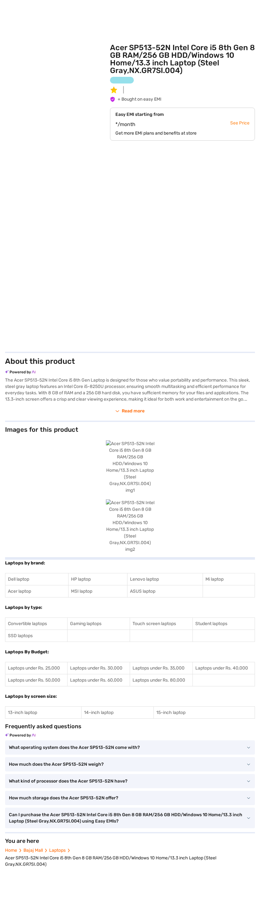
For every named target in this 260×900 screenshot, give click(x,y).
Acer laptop (19, 591)
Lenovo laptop (144, 579)
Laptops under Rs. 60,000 (96, 680)
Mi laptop (214, 579)
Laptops (57, 850)
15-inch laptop (170, 712)
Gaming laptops (85, 623)
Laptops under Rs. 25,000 (34, 668)
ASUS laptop (142, 591)
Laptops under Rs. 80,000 (159, 680)
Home (11, 850)
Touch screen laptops (154, 623)
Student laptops (211, 623)
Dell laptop (18, 579)
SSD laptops (20, 635)
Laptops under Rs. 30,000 (96, 668)
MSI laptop (81, 591)
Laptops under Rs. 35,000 (159, 668)
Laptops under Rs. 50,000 (34, 680)
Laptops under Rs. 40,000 (221, 668)
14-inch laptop (99, 712)
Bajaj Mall (33, 850)
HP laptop (81, 579)
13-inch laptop (22, 712)
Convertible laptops (27, 623)
